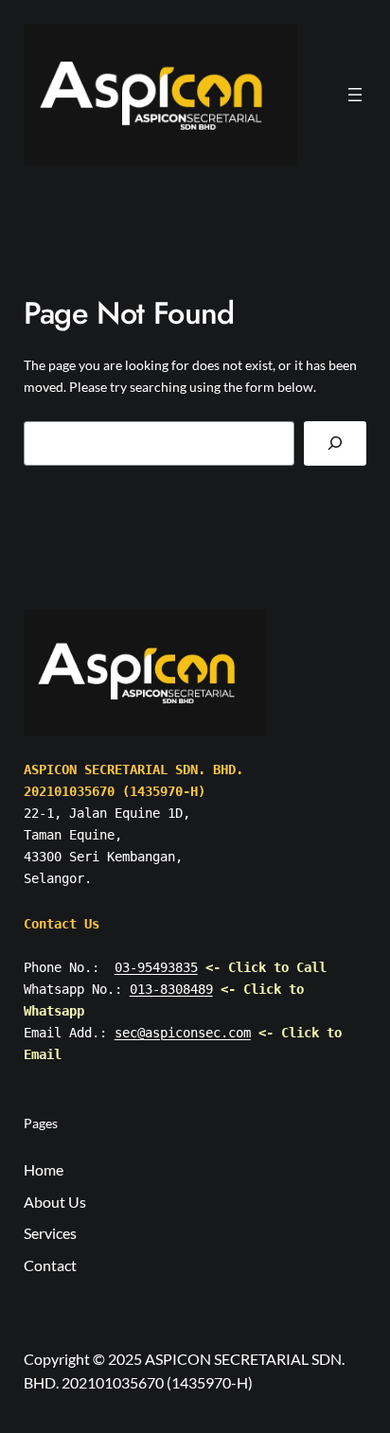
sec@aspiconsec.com (183, 1032)
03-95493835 (156, 967)
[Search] (335, 443)
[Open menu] (355, 94)
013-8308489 (171, 989)
